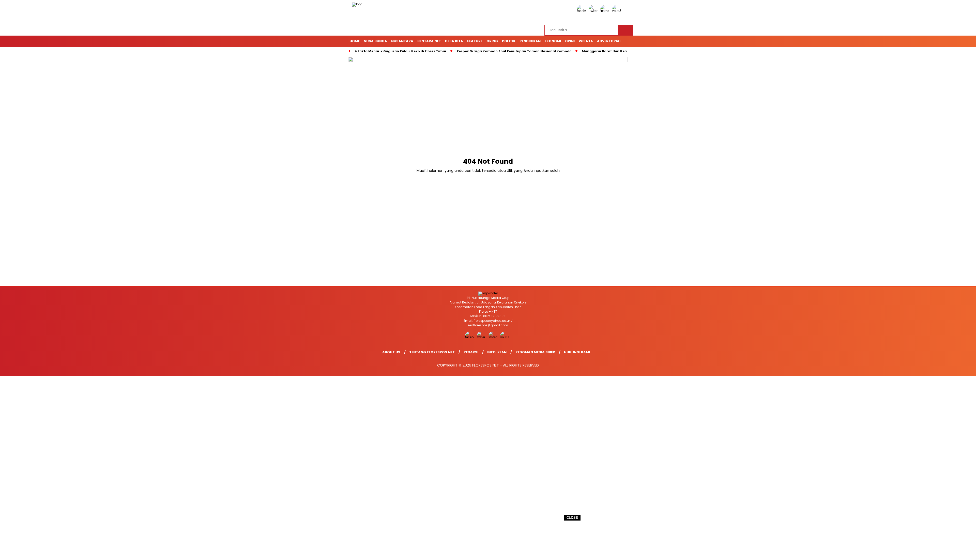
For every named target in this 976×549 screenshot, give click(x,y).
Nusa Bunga (375, 41)
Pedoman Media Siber (535, 352)
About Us (391, 352)
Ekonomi (553, 41)
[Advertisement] (488, 535)
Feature (474, 41)
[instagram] (605, 11)
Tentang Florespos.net (432, 352)
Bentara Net (429, 41)
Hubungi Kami (577, 352)
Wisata (586, 41)
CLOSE (572, 518)
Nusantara (402, 41)
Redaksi (471, 352)
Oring (492, 41)
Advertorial (609, 41)
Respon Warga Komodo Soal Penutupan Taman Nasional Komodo (514, 51)
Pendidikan (530, 41)
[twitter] (594, 11)
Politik (508, 41)
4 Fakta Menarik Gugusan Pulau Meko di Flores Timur (401, 51)
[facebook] (582, 11)
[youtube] (617, 11)
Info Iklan (497, 352)
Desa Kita (454, 41)
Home (354, 41)
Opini (570, 41)
